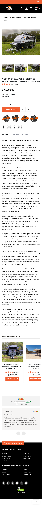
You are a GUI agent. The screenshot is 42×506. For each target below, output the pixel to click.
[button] (6, 84)
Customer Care (6, 456)
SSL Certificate (21, 492)
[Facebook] (3, 483)
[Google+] (12, 483)
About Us (4, 454)
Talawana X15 (6, 474)
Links (37, 2)
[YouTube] (26, 483)
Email (14, 127)
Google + (10, 127)
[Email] (17, 483)
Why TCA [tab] (25, 134)
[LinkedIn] (8, 483)
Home (2, 15)
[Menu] (3, 8)
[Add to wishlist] (23, 109)
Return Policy (27, 456)
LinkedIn (7, 127)
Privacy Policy (6, 458)
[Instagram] (21, 483)
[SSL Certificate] (21, 489)
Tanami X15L (26, 470)
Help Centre (26, 458)
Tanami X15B (27, 472)
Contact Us (26, 454)
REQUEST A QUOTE (11, 109)
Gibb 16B (4, 470)
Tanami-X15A (27, 474)
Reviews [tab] (16, 134)
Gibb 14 (4, 472)
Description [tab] (6, 134)
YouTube (21, 127)
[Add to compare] (28, 109)
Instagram (18, 127)
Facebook (3, 127)
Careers (4, 461)
